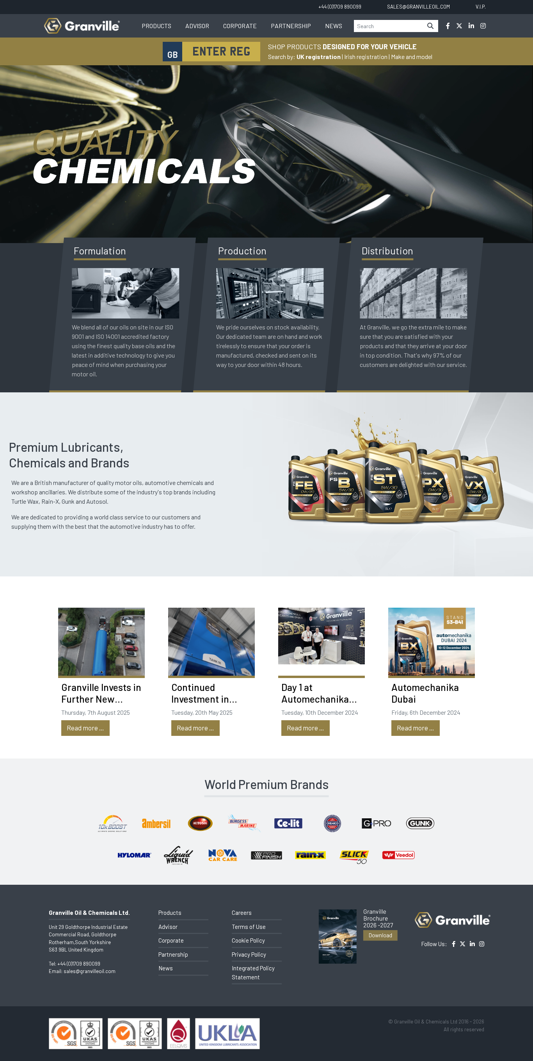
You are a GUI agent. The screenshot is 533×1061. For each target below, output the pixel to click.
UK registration (319, 56)
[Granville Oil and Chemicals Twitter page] (459, 26)
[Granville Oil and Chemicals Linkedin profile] (471, 26)
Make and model (411, 56)
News (333, 25)
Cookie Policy (248, 940)
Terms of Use (249, 926)
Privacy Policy (249, 954)
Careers (242, 912)
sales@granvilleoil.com (89, 971)
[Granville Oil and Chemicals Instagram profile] (483, 26)
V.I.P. (481, 7)
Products (156, 25)
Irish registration (365, 56)
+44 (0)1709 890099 (78, 964)
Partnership (291, 25)
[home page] (82, 21)
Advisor (197, 25)
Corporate (240, 25)
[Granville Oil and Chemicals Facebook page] (448, 26)
